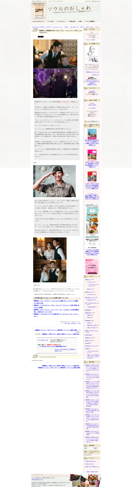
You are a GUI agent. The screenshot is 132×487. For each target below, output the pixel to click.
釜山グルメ (89, 288)
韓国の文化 (88, 312)
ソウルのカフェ (90, 294)
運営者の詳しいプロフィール (92, 72)
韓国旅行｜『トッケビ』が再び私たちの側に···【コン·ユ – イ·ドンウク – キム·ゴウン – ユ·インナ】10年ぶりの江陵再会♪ (92, 394)
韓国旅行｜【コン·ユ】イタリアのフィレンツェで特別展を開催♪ (92, 433)
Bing (96, 471)
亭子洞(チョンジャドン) (91, 345)
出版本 (87, 348)
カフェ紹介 (51, 21)
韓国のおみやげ (90, 299)
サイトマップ (87, 1)
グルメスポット (61, 21)
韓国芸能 (66, 26)
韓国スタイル (89, 337)
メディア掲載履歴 (90, 21)
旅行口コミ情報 (92, 104)
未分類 (87, 343)
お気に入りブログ (90, 463)
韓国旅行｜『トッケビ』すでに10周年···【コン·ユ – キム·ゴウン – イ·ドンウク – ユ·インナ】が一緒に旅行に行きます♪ (92, 418)
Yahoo (88, 471)
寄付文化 (89, 317)
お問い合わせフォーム (96, 1)
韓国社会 (89, 315)
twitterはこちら (96, 74)
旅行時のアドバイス (90, 297)
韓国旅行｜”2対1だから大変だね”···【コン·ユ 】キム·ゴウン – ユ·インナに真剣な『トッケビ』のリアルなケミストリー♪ (92, 368)
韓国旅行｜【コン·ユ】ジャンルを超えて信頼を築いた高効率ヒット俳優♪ (92, 410)
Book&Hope (92, 91)
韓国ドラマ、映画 (89, 26)
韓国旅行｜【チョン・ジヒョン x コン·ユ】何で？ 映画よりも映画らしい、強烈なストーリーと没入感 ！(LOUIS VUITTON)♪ (92, 403)
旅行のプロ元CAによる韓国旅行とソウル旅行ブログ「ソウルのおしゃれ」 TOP (47, 26)
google (92, 471)
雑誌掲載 (88, 310)
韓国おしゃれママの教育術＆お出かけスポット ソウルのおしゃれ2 (93, 356)
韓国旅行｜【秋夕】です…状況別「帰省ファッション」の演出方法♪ (61, 334)
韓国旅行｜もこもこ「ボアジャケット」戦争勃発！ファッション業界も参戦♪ (56, 330)
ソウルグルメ (90, 281)
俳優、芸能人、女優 (74, 26)
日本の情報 (88, 335)
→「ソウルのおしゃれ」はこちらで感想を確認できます (52, 346)
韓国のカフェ (89, 292)
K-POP (88, 322)
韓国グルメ (88, 279)
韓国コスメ (88, 340)
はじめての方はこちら (38, 21)
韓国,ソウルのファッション (92, 330)
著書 (80, 21)
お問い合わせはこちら (91, 461)
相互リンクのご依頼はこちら (92, 466)
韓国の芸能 (72, 21)
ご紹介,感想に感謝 (91, 306)
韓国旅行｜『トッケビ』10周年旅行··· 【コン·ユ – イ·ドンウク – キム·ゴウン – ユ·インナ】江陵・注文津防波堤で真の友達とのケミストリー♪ (92, 384)
